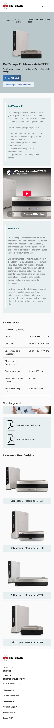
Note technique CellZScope (28, 425)
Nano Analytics (18, 20)
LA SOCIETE (8, 667)
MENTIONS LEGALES (11, 683)
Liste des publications (25, 439)
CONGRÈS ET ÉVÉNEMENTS (14, 679)
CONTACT (7, 671)
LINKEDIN (7, 675)
